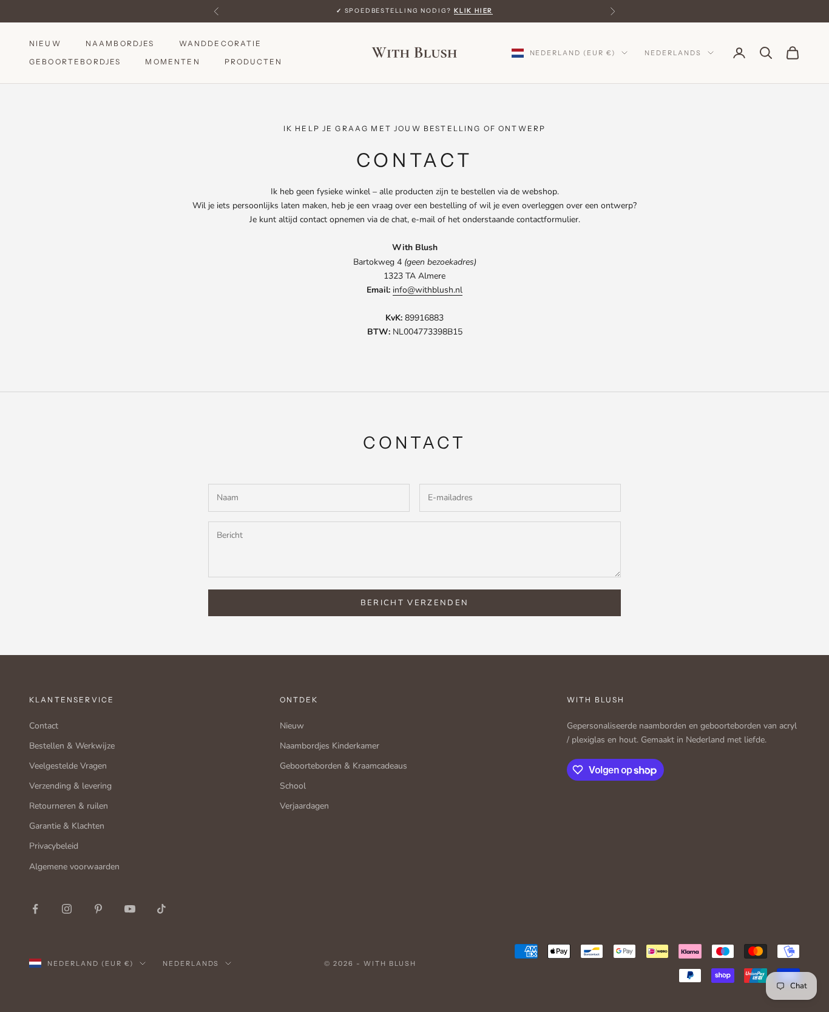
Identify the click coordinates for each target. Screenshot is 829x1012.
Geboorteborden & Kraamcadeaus (343, 766)
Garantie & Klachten (66, 826)
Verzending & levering (70, 786)
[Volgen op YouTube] (130, 909)
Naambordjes (120, 43)
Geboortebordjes (75, 61)
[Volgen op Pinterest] (98, 909)
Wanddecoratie (220, 43)
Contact (43, 726)
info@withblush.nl (427, 290)
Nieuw (45, 43)
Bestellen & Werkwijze (72, 746)
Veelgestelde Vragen (68, 766)
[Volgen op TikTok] (161, 909)
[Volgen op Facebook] (35, 909)
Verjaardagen (304, 806)
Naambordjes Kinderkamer (329, 746)
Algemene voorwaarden (74, 866)
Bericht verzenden (414, 602)
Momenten (172, 61)
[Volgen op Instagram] (67, 909)
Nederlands (673, 53)
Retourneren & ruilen (68, 806)
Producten (253, 61)
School (293, 786)
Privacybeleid (53, 846)
